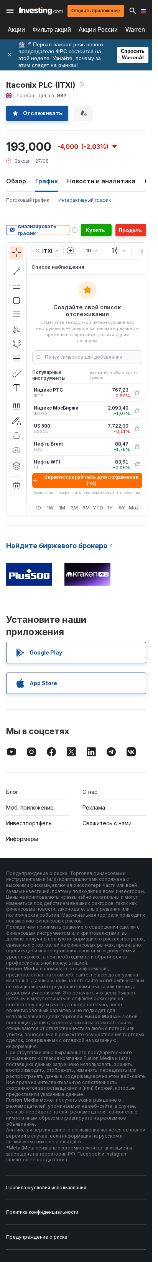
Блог (12, 792)
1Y (110, 507)
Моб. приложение (30, 807)
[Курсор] (16, 253)
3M (74, 507)
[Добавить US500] (137, 428)
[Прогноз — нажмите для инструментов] (16, 359)
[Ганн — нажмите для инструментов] (16, 329)
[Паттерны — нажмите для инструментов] (16, 344)
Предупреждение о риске (36, 1237)
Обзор (16, 181)
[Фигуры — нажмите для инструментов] (16, 300)
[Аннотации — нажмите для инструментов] (16, 388)
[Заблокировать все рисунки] (16, 435)
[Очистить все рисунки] (16, 486)
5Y (122, 507)
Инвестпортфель (29, 823)
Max (134, 507)
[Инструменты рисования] (28, 379)
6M (86, 507)
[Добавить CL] (137, 464)
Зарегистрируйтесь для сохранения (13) (91, 480)
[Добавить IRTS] (137, 392)
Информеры (22, 839)
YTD (98, 507)
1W (50, 507)
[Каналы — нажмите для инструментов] (16, 286)
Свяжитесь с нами (107, 823)
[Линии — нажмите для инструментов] (16, 271)
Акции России (98, 29)
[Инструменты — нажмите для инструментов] (16, 373)
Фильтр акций (52, 29)
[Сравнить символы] (70, 250)
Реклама (93, 807)
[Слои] (16, 466)
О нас (89, 792)
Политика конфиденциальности (42, 1212)
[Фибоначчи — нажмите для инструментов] (16, 315)
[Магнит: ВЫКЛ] (16, 406)
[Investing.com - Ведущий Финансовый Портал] (41, 11)
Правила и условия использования (46, 1187)
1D (38, 507)
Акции (16, 29)
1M (62, 507)
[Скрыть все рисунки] (16, 450)
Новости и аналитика (101, 181)
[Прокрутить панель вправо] (140, 251)
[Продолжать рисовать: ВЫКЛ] (16, 421)
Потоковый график (27, 200)
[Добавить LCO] (137, 446)
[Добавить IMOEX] (137, 410)
